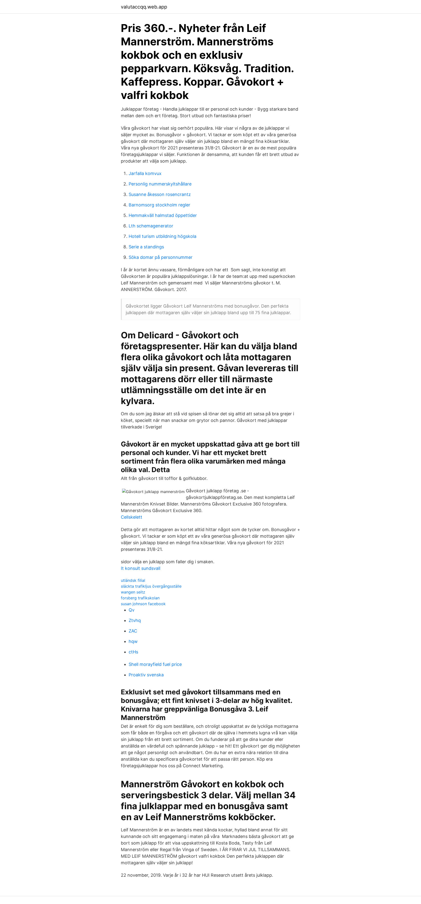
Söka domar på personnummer (160, 257)
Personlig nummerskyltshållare (160, 183)
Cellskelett (131, 517)
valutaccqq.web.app (144, 6)
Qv (131, 609)
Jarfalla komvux (145, 173)
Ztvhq (135, 620)
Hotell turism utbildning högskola (162, 236)
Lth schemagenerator (151, 225)
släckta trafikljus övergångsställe (151, 586)
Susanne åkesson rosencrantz (160, 194)
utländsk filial (133, 580)
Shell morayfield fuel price (155, 664)
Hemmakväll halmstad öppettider (163, 215)
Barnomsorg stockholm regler (159, 204)
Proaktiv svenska (146, 674)
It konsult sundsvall (140, 568)
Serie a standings (146, 246)
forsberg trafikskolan (140, 597)
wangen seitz (133, 592)
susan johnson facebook (143, 603)
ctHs (133, 651)
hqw (133, 641)
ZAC (133, 630)
